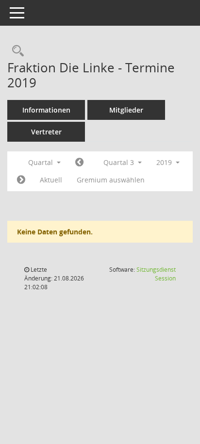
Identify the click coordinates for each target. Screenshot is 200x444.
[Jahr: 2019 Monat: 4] (79, 162)
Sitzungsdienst (156, 273)
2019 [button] (165, 162)
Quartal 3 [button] (119, 162)
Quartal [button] (41, 162)
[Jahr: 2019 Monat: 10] (21, 180)
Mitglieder (126, 110)
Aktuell (51, 179)
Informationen (46, 110)
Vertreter (46, 131)
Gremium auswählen (111, 179)
